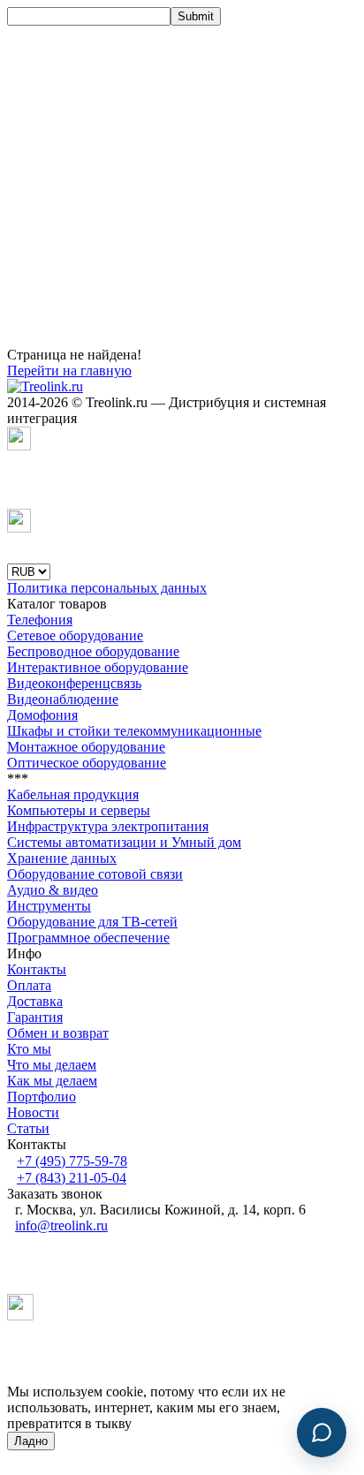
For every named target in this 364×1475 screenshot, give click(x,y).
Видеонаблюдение (62, 699)
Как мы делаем (52, 1080)
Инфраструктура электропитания (108, 826)
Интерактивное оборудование (97, 667)
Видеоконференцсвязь (74, 683)
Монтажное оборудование (86, 746)
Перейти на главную (69, 370)
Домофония (42, 714)
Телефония (39, 619)
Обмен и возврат (58, 1032)
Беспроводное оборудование (93, 651)
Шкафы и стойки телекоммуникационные (134, 730)
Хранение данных (62, 858)
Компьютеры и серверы (78, 810)
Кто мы (29, 1048)
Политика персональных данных (107, 587)
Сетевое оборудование (75, 635)
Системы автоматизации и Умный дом (124, 842)
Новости (33, 1112)
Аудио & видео (52, 889)
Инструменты (49, 905)
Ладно (31, 1441)
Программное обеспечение (88, 937)
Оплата (29, 985)
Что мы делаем (51, 1064)
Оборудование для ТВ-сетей (92, 921)
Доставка (35, 1001)
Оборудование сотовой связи (95, 873)
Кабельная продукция (73, 794)
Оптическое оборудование (86, 762)
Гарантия (35, 1017)
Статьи (28, 1128)
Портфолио (41, 1096)
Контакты (36, 969)
